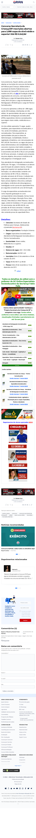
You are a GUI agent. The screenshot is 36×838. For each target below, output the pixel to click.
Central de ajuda (24, 702)
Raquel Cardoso (5, 550)
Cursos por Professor (7, 747)
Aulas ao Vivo (22, 732)
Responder (6, 640)
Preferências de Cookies (7, 722)
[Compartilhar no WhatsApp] (29, 45)
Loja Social (4, 709)
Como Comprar (5, 707)
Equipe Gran (19, 38)
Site (2, 684)
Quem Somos (4, 702)
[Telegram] (31, 789)
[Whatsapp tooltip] (23, 789)
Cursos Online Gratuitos (7, 752)
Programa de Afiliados (7, 717)
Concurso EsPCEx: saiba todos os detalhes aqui (18, 548)
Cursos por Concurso (6, 739)
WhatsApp (23, 707)
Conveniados (4, 714)
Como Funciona (5, 704)
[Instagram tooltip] (20, 789)
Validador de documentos (8, 712)
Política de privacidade (18, 779)
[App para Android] (14, 789)
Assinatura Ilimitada (6, 727)
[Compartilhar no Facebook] (23, 45)
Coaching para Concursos (8, 729)
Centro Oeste (17, 22)
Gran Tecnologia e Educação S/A (23, 793)
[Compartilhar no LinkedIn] (27, 45)
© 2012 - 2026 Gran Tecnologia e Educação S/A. (18, 777)
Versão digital (24, 378)
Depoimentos (23, 727)
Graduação (4, 734)
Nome (3, 672)
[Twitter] (28, 789)
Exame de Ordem (6, 732)
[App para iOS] (11, 789)
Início (2, 22)
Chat (21, 704)
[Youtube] (17, 789)
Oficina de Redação (6, 749)
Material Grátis (23, 729)
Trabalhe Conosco (6, 719)
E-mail (3, 678)
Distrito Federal (26, 22)
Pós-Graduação (5, 737)
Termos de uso (18, 781)
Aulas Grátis (22, 734)
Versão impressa (14, 378)
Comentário (4, 653)
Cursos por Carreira (6, 742)
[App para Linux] (8, 789)
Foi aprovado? (26, 719)
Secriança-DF (17, 227)
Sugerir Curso (23, 737)
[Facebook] (25, 789)
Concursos (8, 22)
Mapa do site (18, 784)
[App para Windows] (5, 789)
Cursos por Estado (6, 744)
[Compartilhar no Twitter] (25, 45)
